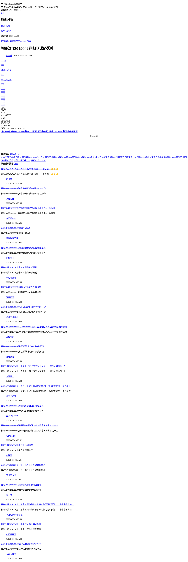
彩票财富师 (11, 436)
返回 (3, 13)
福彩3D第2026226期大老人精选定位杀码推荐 (21, 544)
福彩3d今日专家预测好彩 (69, 157)
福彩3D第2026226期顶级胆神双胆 (16, 228)
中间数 (9, 455)
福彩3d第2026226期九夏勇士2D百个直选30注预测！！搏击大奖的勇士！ (33, 366)
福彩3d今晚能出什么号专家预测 (95, 157)
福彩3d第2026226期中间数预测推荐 (17, 445)
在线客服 (5, 41)
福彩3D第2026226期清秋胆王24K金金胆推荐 (21, 287)
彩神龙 (9, 179)
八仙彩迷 (10, 199)
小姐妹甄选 (11, 534)
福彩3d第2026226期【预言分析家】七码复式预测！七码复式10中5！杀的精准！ (37, 386)
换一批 (17, 154)
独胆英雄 (10, 357)
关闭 (8, 26)
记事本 (9, 31)
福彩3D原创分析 (38, 160)
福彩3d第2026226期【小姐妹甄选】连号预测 (21, 524)
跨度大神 (10, 258)
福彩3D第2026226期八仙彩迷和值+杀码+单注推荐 (23, 188)
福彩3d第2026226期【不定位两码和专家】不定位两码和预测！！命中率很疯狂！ (37, 504)
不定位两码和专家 (14, 515)
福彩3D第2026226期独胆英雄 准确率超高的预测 (22, 346)
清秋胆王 (10, 297)
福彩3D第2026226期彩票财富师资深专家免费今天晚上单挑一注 (29, 425)
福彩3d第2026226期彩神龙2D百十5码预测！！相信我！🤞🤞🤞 (29, 169)
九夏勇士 (10, 376)
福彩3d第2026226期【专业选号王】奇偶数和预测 (23, 465)
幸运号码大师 (12, 416)
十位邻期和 (11, 278)
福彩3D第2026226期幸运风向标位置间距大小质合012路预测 (28, 208)
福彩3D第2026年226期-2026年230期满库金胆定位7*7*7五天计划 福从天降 (34, 327)
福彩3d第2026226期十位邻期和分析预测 (19, 267)
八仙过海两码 (12, 317)
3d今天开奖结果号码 (10, 157)
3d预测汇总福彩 (50, 157)
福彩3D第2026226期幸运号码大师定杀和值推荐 (22, 406)
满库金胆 (10, 337)
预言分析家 (11, 396)
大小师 (9, 495)
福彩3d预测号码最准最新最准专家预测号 (163, 157)
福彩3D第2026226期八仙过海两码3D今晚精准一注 (23, 307)
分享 (3, 31)
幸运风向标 (11, 218)
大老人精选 (11, 554)
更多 (3, 26)
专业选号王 (11, 475)
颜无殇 (9, 56)
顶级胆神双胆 (12, 238)
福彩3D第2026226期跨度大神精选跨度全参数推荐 (23, 248)
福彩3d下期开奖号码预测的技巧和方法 (127, 157)
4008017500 (15, 41)
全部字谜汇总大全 (22, 160)
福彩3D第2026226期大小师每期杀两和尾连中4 (21, 485)
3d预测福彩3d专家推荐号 (31, 157)
